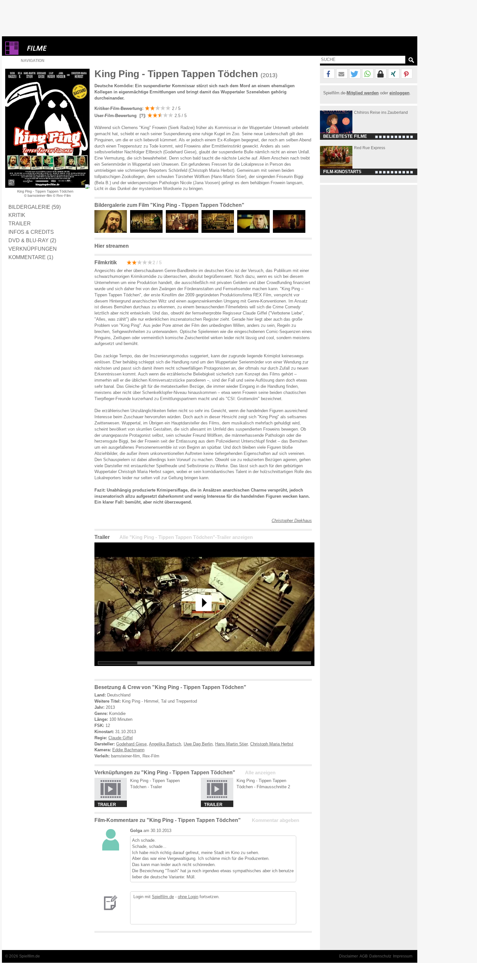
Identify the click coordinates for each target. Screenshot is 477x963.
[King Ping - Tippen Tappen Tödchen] (204, 671)
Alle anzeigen (260, 772)
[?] (141, 115)
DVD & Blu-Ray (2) (32, 240)
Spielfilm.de (163, 896)
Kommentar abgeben (275, 820)
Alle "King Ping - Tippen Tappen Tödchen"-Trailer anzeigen (186, 537)
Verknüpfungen (32, 249)
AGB (364, 956)
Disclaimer (348, 956)
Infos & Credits (31, 232)
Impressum (402, 956)
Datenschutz (380, 956)
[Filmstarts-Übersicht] (60, 48)
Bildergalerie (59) (34, 207)
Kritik (16, 215)
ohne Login (188, 896)
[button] (329, 74)
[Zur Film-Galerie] (112, 231)
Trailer (19, 223)
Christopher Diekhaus (292, 520)
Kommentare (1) (30, 257)
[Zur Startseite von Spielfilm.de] (11, 53)
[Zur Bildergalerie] (87, 186)
